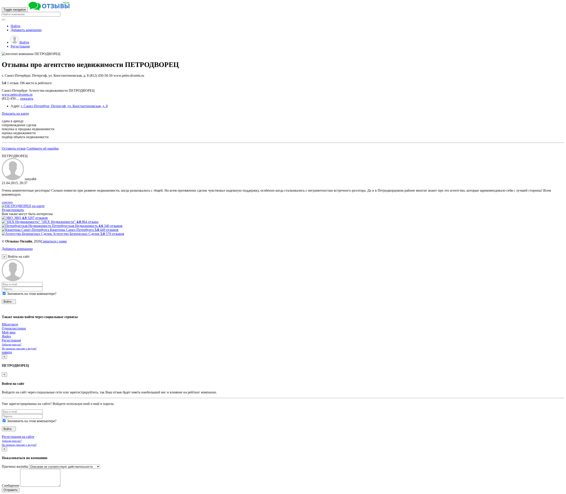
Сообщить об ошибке (43, 148)
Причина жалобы (15, 466)
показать (26, 98)
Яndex (6, 336)
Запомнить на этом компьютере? (31, 294)
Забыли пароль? (12, 344)
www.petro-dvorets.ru (17, 94)
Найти (15, 26)
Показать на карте (15, 113)
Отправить (11, 490)
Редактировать (13, 210)
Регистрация (20, 46)
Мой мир (8, 332)
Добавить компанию (17, 249)
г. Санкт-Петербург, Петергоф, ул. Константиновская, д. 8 (64, 106)
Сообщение (10, 485)
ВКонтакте (10, 324)
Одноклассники (14, 328)
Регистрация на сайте (18, 437)
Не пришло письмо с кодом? (19, 348)
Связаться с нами (54, 241)
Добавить (26, 30)
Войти (24, 42)
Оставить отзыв (14, 148)
